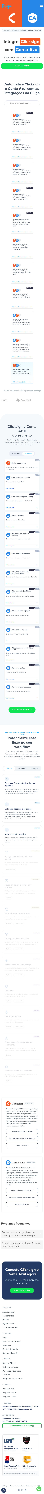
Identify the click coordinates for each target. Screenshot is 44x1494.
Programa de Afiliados (12, 1379)
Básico (9, 768)
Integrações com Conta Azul (22, 1190)
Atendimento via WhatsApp (23, 1426)
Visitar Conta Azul (21, 1204)
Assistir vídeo (10, 869)
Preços (5, 1320)
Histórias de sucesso (11, 1341)
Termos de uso (30, 1486)
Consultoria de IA (10, 1327)
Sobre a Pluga (8, 1363)
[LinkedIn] (25, 1490)
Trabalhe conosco (10, 1367)
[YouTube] (19, 1490)
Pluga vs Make (9, 1397)
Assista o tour (8, 1312)
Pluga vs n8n (8, 1389)
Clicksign (14, 30)
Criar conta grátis (22, 1290)
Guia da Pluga (9, 1353)
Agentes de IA (8, 1324)
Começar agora (22, 66)
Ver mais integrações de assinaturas (22, 1138)
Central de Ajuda (10, 1349)
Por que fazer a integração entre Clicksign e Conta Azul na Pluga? (18, 1234)
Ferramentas (6, 30)
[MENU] (42, 7)
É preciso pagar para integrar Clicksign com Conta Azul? (21, 1245)
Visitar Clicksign (21, 1145)
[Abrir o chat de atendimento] (3, 1490)
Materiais (6, 1345)
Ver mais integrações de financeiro (22, 1197)
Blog (4, 1338)
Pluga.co (7, 6)
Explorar (8, 897)
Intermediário (22, 768)
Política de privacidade (17, 1486)
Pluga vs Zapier (9, 1393)
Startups (6, 1375)
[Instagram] (22, 1490)
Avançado (34, 768)
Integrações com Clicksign (22, 1131)
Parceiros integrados (11, 1371)
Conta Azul (23, 30)
